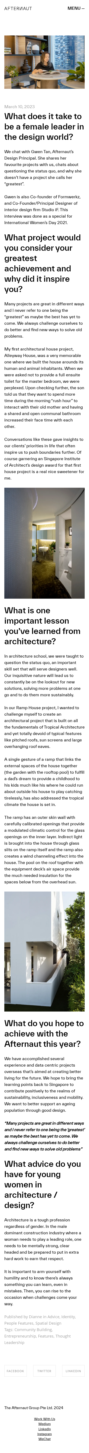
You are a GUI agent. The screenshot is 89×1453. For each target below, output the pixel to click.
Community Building (33, 1329)
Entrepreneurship (20, 1336)
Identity (68, 1316)
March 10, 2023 (19, 106)
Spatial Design (48, 1323)
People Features (18, 1323)
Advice (53, 1316)
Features (46, 1336)
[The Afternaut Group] (18, 8)
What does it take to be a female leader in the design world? (44, 126)
